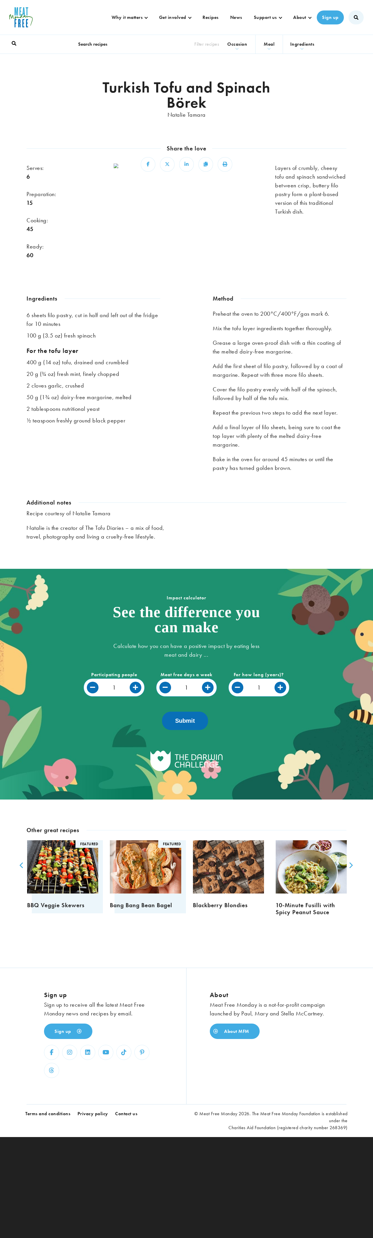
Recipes (211, 17)
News (236, 17)
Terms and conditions (47, 1114)
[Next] (349, 865)
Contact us (126, 1114)
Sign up (330, 17)
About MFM (236, 1031)
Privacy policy (93, 1114)
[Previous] (21, 865)
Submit (185, 720)
